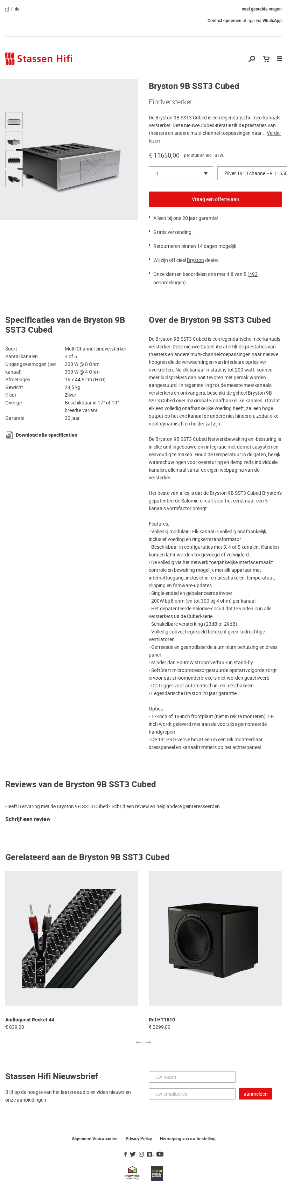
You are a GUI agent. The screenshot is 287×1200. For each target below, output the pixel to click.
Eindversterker (170, 102)
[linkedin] (150, 1154)
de (17, 9)
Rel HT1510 (162, 1020)
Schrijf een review (28, 820)
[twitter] (133, 1154)
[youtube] (159, 1154)
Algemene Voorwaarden (95, 1139)
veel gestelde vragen (262, 9)
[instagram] (141, 1154)
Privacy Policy (139, 1139)
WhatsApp (272, 21)
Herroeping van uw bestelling (188, 1139)
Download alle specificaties (46, 435)
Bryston (195, 260)
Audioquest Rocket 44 (29, 1020)
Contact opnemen (224, 21)
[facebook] (125, 1154)
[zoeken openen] (251, 59)
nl (7, 9)
